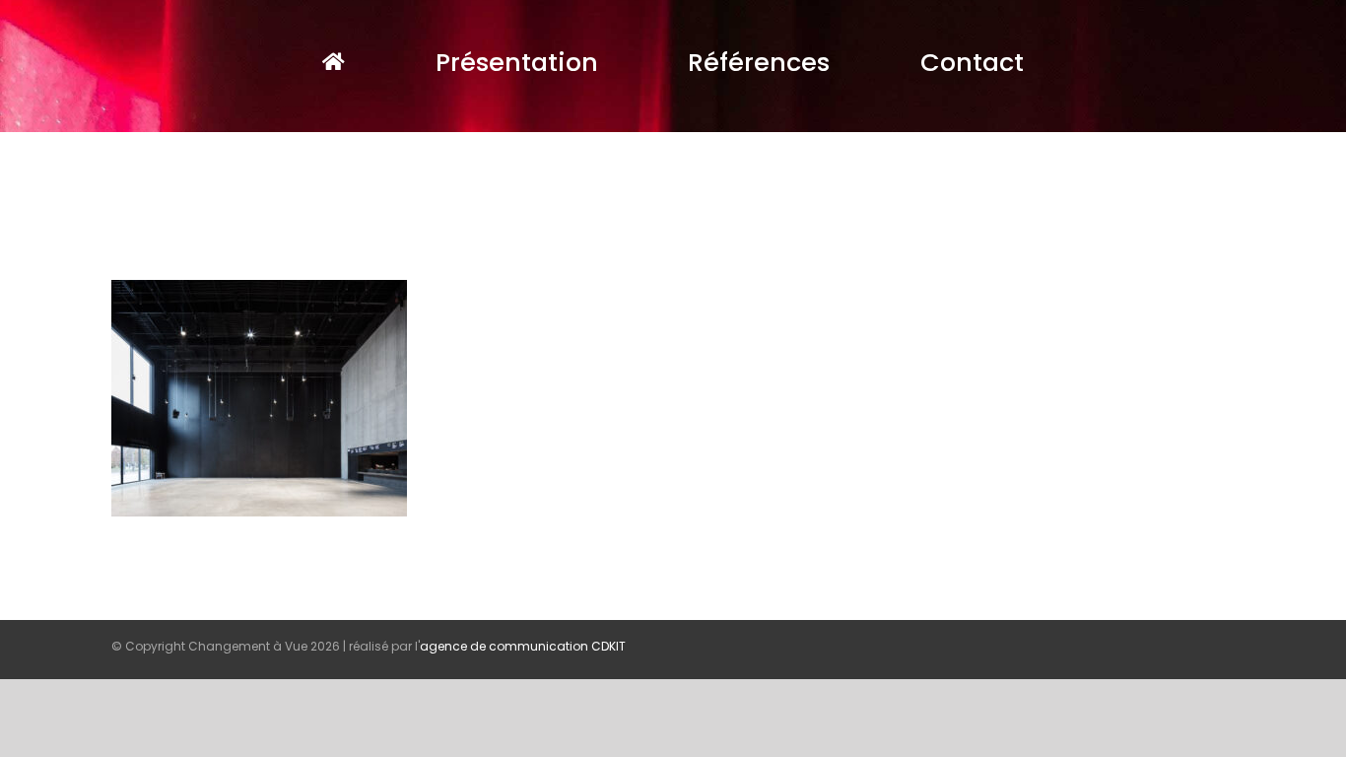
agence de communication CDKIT (523, 646)
